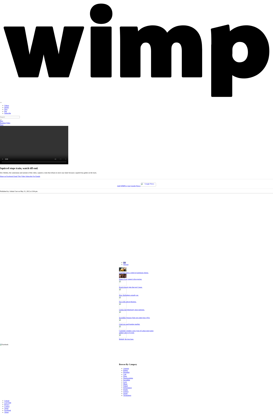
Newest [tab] (125, 264)
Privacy (6, 405)
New (6, 109)
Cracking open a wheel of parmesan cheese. (134, 273)
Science (126, 391)
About (6, 412)
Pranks (125, 390)
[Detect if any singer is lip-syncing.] (122, 277)
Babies (125, 370)
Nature (125, 386)
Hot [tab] (124, 263)
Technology (127, 395)
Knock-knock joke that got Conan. (130, 287)
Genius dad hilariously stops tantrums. (132, 310)
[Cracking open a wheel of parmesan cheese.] (122, 271)
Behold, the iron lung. (126, 339)
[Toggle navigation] (1, 102)
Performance (127, 388)
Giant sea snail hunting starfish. (129, 324)
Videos (6, 105)
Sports (125, 393)
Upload (6, 401)
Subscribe (7, 113)
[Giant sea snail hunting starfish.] (122, 322)
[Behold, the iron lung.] (122, 337)
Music (125, 384)
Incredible (126, 380)
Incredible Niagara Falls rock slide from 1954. (134, 318)
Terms (6, 408)
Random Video (5, 123)
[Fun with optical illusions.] (122, 300)
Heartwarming (128, 378)
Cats (124, 374)
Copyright (7, 403)
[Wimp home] (136, 100)
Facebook (7, 410)
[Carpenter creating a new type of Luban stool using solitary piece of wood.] (122, 329)
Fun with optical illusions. (127, 302)
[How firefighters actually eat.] (122, 293)
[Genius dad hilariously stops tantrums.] (122, 308)
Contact (6, 406)
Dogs (125, 376)
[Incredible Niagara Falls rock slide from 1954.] (122, 316)
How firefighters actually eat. (129, 295)
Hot (5, 111)
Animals (126, 368)
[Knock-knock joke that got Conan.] (122, 285)
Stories (6, 107)
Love (125, 382)
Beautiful (126, 372)
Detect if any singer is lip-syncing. (130, 279)
